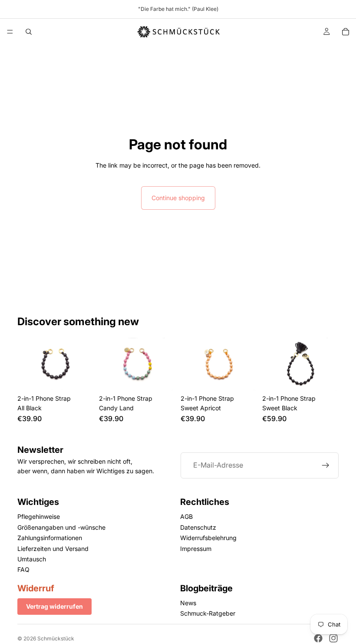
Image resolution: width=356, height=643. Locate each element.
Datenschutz (198, 527)
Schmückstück (55, 638)
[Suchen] (28, 31)
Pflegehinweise (38, 517)
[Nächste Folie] (165, 364)
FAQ (23, 570)
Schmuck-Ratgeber (207, 613)
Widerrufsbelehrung (208, 537)
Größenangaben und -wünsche (61, 527)
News (188, 603)
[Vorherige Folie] (108, 364)
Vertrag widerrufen (54, 606)
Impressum (195, 548)
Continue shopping (178, 197)
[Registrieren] (325, 465)
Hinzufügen (87, 376)
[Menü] (10, 32)
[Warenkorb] (345, 31)
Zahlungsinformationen (49, 537)
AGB (186, 517)
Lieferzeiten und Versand (53, 548)
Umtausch (31, 559)
